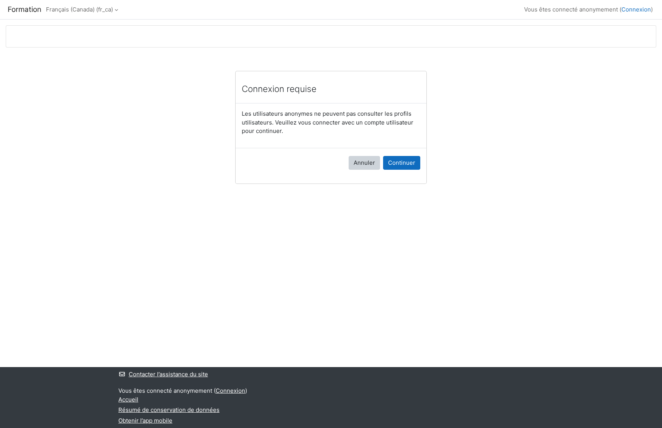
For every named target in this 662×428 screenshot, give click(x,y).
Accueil (128, 399)
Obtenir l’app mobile (145, 420)
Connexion (636, 9)
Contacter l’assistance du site (168, 374)
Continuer (401, 162)
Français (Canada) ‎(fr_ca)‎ (79, 9)
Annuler (364, 162)
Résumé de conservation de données (169, 409)
